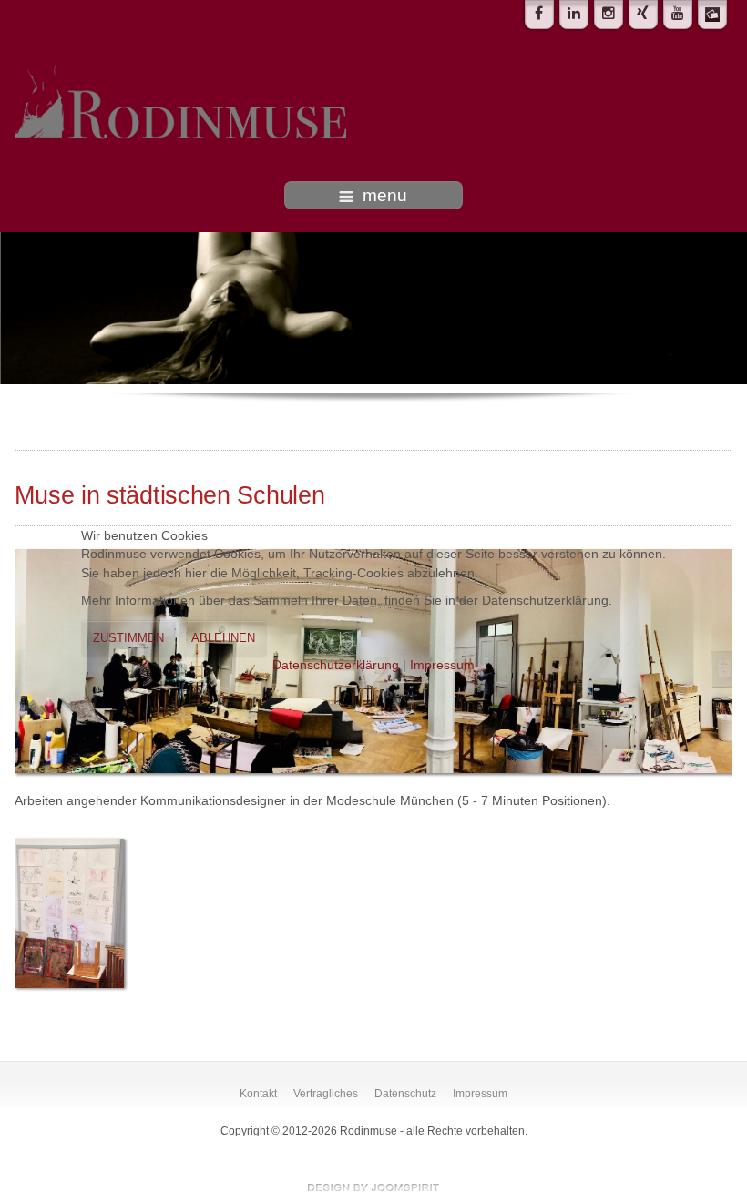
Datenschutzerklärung (335, 665)
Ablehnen (223, 638)
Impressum (442, 665)
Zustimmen (128, 638)
